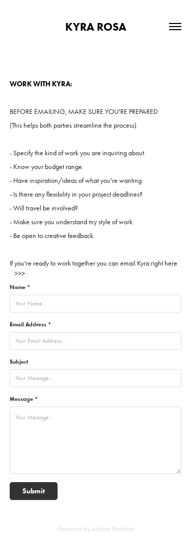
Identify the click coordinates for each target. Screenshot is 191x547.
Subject (19, 361)
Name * (20, 287)
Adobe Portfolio (113, 529)
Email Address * (30, 324)
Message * (24, 398)
